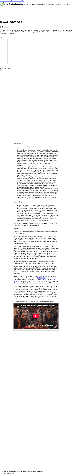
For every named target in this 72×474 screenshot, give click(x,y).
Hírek (32, 4)
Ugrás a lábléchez (19, 1)
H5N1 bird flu (41, 278)
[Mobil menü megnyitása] (24, 4)
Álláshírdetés (15, 4)
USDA (44, 279)
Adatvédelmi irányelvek (7, 473)
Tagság (21, 4)
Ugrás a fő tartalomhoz (7, 1)
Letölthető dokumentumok (40, 4)
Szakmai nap (51, 4)
